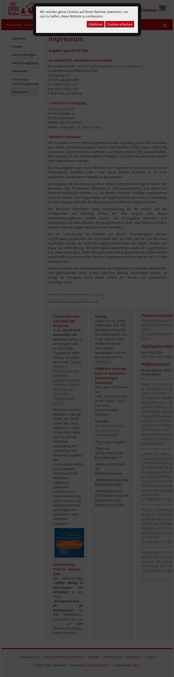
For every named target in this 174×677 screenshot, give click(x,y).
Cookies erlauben (119, 24)
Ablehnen (96, 24)
